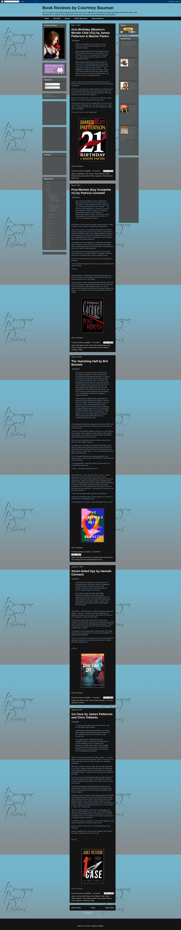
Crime (87, 174)
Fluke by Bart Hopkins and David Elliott (132, 63)
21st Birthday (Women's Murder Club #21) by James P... (53, 199)
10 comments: (96, 552)
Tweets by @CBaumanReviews (51, 95)
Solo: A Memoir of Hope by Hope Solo (132, 85)
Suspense (98, 176)
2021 (48, 190)
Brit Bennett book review (100, 557)
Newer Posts (76, 908)
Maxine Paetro (90, 176)
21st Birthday (80, 174)
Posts (49, 84)
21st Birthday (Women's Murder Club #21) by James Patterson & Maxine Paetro (90, 33)
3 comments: (96, 342)
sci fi (106, 700)
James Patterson (99, 174)
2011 (48, 246)
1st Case (79, 896)
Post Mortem (105, 347)
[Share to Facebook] (110, 171)
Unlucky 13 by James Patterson (133, 107)
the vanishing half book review (93, 559)
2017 (48, 229)
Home (47, 18)
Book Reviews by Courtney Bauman (78, 7)
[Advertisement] (54, 112)
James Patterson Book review (92, 898)
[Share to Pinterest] (112, 171)
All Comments (51, 87)
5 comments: (96, 171)
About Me (56, 18)
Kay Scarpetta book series (102, 345)
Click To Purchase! (77, 166)
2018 (48, 226)
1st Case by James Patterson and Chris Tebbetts (91, 715)
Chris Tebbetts (95, 896)
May (49, 193)
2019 (48, 224)
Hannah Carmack (99, 700)
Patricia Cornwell (76, 347)
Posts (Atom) (97, 913)
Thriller (104, 176)
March (50, 214)
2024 (48, 182)
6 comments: (96, 697)
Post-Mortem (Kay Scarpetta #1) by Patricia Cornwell (91, 191)
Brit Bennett (88, 557)
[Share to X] (108, 171)
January (51, 217)
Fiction (91, 174)
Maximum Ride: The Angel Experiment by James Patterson (128, 43)
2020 (48, 221)
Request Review (97, 18)
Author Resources (80, 18)
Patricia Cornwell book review (91, 347)
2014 (48, 238)
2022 (48, 188)
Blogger (101, 926)
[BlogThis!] (106, 171)
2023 (48, 185)
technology (86, 900)
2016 (48, 232)
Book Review (80, 345)
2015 (48, 235)
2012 (48, 244)
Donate (67, 18)
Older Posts (109, 908)
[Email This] (104, 171)
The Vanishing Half (77, 559)
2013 (48, 241)
